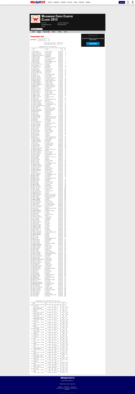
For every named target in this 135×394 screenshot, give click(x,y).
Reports (46, 31)
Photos (53, 31)
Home (33, 31)
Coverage (81, 2)
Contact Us (60, 387)
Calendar (63, 2)
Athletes (69, 2)
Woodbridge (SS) (65, 22)
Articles (59, 31)
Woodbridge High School (46, 24)
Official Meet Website (62, 24)
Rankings (56, 2)
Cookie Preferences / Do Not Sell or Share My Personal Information (66, 389)
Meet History (33, 29)
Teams (75, 2)
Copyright (66, 380)
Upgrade (122, 2)
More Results (33, 39)
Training (87, 2)
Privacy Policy (66, 387)
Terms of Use (73, 387)
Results (50, 2)
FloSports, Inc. (71, 380)
